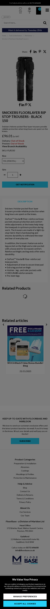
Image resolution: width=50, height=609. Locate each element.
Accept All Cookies (25, 604)
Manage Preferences (25, 596)
